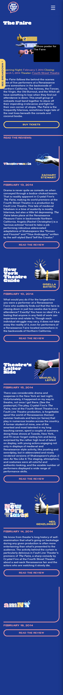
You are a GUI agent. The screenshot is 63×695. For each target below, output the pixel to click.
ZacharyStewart (48, 176)
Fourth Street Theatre (45, 73)
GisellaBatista (49, 285)
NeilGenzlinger (46, 523)
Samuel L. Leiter (47, 379)
